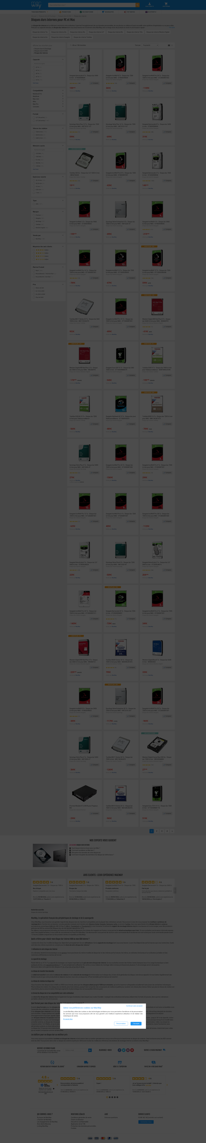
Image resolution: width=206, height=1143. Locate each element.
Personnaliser (121, 1023)
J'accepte (136, 1023)
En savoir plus (68, 1019)
